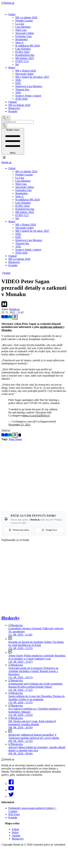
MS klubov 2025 (24, 58)
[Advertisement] (34, 475)
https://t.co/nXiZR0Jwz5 (36, 415)
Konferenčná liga (24, 55)
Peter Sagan (15, 439)
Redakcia (14, 309)
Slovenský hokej (24, 73)
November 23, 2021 (19, 424)
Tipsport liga (22, 89)
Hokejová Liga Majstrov (28, 86)
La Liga (19, 23)
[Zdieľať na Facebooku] (3, 316)
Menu (12, 141)
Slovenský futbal (24, 33)
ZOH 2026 (21, 98)
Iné (17, 64)
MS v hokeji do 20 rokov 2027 (32, 76)
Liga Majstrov (23, 26)
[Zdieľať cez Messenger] (6, 316)
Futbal (11, 14)
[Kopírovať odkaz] (15, 317)
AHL (18, 92)
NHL (18, 80)
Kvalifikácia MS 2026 (27, 45)
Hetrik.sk (6, 162)
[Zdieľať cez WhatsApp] (10, 316)
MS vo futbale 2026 (26, 17)
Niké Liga (21, 29)
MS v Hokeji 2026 (25, 70)
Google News (51, 530)
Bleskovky (14, 108)
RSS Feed (14, 814)
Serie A (19, 42)
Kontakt (12, 111)
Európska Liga (23, 36)
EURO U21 (22, 61)
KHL (18, 83)
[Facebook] (11, 783)
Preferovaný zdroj (21, 530)
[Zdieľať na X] (19, 435)
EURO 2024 (22, 51)
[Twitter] (11, 796)
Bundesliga (21, 39)
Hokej (11, 67)
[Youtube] (11, 790)
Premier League (24, 20)
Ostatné (12, 101)
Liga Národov (23, 48)
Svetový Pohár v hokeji (28, 95)
